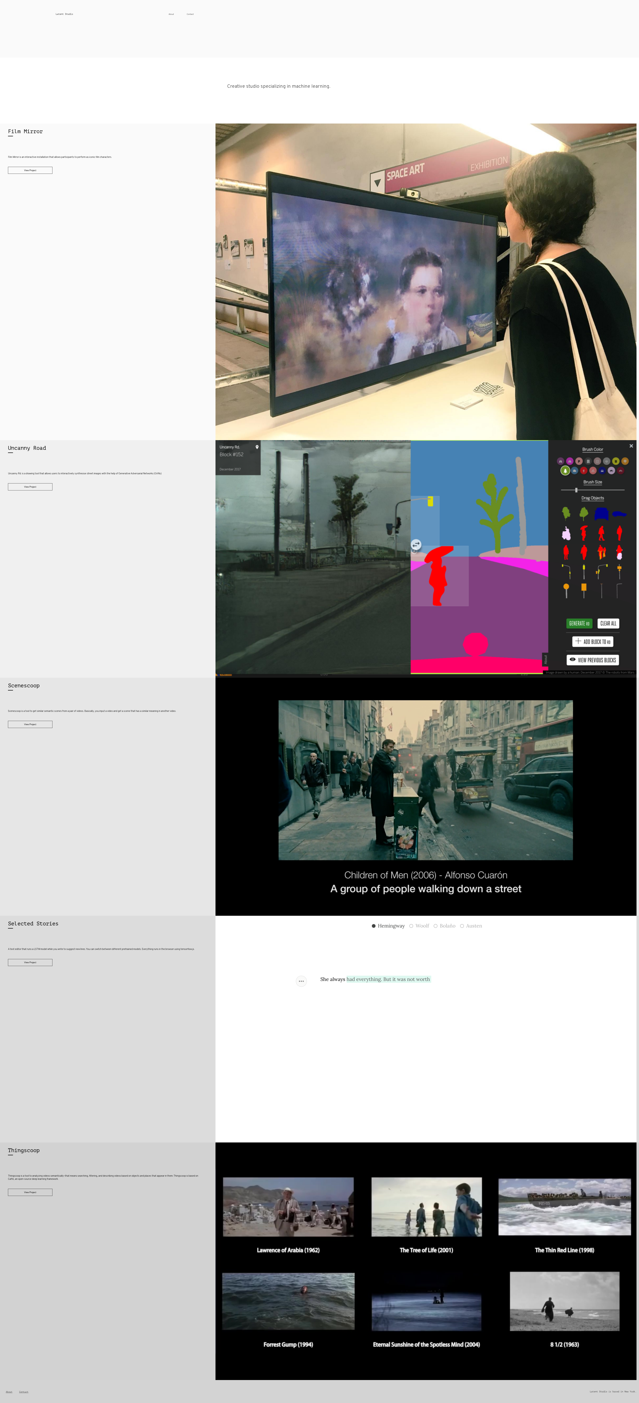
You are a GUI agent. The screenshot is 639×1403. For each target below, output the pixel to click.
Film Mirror (25, 132)
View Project (30, 170)
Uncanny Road (27, 448)
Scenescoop (24, 686)
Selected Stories (33, 924)
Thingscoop (24, 1150)
